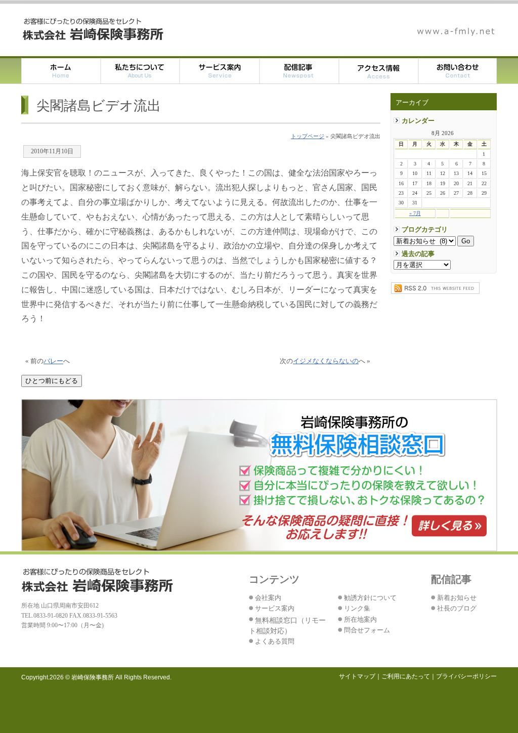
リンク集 (357, 608)
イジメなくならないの (326, 361)
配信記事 (299, 70)
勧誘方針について (370, 597)
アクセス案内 (378, 70)
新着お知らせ (457, 597)
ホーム (61, 70)
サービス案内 (220, 70)
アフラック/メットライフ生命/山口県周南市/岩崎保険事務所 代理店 (93, 29)
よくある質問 (274, 641)
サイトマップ (357, 676)
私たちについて (140, 70)
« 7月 (415, 213)
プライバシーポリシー (466, 676)
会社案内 (268, 597)
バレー (53, 361)
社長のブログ (457, 608)
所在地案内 (360, 619)
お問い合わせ (457, 70)
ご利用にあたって (405, 676)
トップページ (307, 136)
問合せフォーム (367, 630)
